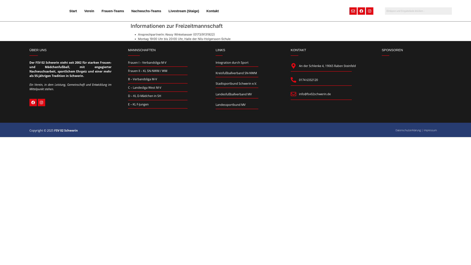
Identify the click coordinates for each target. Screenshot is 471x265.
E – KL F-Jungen (138, 104)
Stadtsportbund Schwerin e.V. (236, 84)
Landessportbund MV (231, 105)
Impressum (430, 130)
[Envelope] (353, 11)
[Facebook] (361, 11)
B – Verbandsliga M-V (142, 79)
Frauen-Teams (113, 11)
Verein (89, 11)
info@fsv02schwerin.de (315, 94)
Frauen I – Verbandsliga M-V (147, 63)
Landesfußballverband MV (234, 94)
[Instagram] (369, 11)
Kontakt (212, 11)
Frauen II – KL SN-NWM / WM (147, 71)
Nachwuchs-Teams (146, 11)
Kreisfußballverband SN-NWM (236, 73)
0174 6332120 (308, 80)
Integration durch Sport (232, 63)
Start (73, 11)
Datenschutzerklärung (408, 130)
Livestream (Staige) (184, 11)
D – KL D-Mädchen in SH (144, 96)
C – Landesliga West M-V (144, 88)
